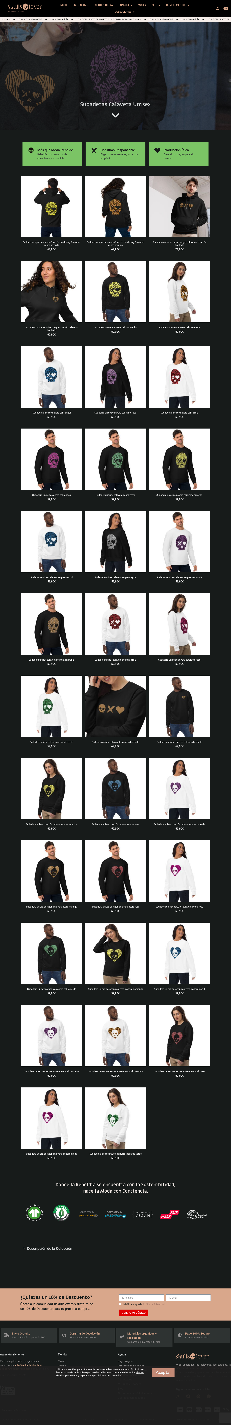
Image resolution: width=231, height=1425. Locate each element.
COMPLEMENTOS (176, 5)
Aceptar (163, 1372)
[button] (115, 1248)
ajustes (140, 1372)
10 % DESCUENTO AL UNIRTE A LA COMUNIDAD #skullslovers (53, 19)
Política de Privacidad (154, 1304)
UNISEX (124, 5)
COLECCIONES (123, 11)
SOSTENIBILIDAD (104, 5)
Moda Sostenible (134, 19)
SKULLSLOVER (81, 5)
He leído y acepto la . (144, 1304)
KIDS (154, 5)
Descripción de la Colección (49, 1248)
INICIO (63, 5)
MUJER (142, 5)
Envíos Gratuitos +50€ (105, 19)
